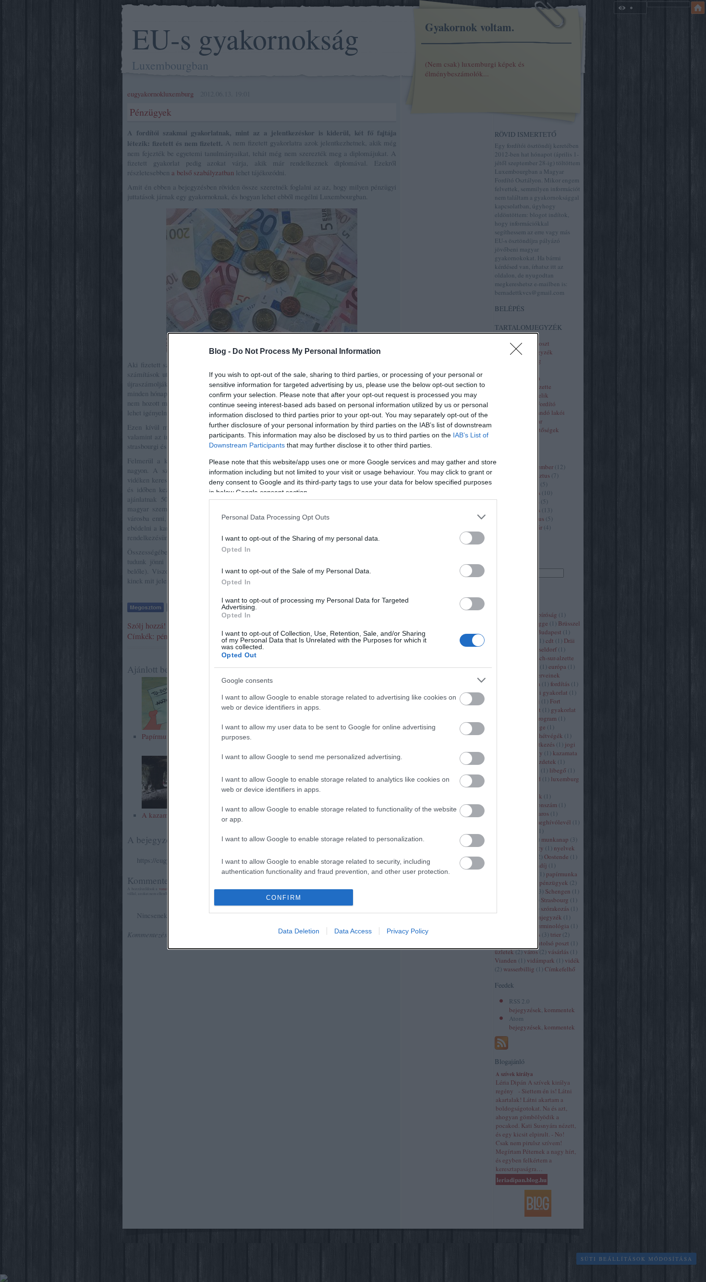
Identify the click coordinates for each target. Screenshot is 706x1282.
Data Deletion (298, 931)
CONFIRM (284, 897)
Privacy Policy (407, 931)
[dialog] (353, 641)
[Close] (519, 352)
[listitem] (353, 517)
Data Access (353, 931)
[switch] (472, 538)
